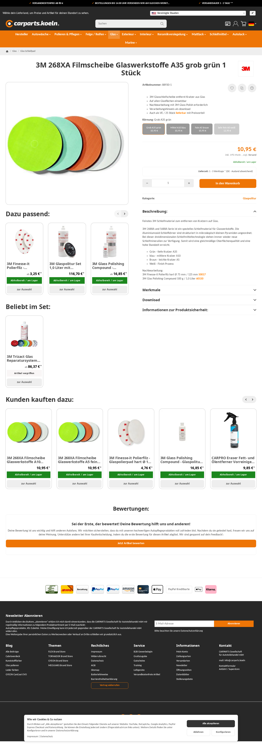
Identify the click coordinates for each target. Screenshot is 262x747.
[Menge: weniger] (147, 183)
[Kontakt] (228, 24)
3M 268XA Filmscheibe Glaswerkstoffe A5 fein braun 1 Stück (77, 460)
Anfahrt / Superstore (229, 669)
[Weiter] (124, 213)
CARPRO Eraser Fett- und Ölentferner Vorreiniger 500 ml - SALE (233, 460)
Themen (54, 645)
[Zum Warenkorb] (243, 24)
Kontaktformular (227, 666)
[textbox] (198, 13)
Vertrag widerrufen (110, 685)
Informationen (187, 645)
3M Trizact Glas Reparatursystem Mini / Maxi (22, 358)
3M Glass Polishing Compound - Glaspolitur (108, 266)
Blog (9, 645)
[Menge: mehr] (189, 183)
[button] (199, 211)
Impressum (32, 736)
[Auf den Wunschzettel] (232, 88)
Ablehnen (198, 732)
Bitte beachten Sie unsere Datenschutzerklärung (179, 631)
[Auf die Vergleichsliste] (242, 88)
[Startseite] (7, 51)
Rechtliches (100, 645)
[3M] (246, 68)
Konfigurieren (223, 732)
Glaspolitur (249, 198)
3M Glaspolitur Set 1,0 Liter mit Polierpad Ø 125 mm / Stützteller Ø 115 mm (66, 266)
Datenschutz (46, 736)
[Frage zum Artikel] (252, 88)
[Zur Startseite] (32, 23)
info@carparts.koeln (235, 660)
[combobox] (198, 13)
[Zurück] (117, 213)
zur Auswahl (24, 289)
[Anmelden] (235, 24)
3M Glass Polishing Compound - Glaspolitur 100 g (181, 460)
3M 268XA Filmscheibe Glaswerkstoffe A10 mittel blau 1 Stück (26, 460)
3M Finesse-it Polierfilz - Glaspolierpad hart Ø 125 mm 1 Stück (130, 460)
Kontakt (225, 645)
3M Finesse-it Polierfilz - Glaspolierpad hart (23, 266)
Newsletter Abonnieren (24, 616)
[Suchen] (162, 24)
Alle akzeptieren (210, 723)
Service (139, 645)
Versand (252, 155)
